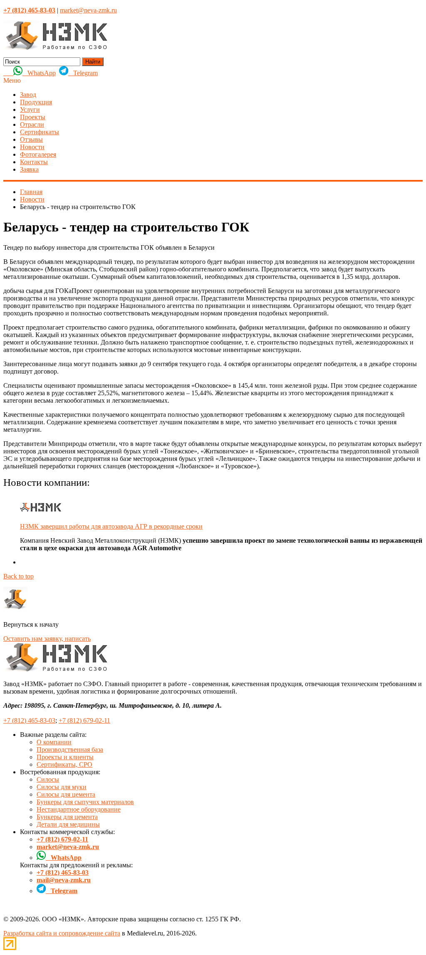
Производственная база (70, 749)
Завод (28, 94)
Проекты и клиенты (65, 757)
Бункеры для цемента (67, 816)
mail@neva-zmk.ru (64, 880)
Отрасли (32, 124)
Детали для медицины (68, 824)
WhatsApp (39, 72)
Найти (92, 62)
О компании (54, 742)
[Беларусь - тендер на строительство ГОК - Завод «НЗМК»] (55, 48)
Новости (32, 146)
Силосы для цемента (66, 794)
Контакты (34, 161)
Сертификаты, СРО (64, 764)
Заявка (29, 169)
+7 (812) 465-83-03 (29, 720)
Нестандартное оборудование (79, 809)
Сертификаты (39, 131)
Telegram (83, 72)
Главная (31, 191)
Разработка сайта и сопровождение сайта (61, 933)
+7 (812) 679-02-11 (84, 720)
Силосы (48, 779)
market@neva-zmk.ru (88, 10)
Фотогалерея (38, 154)
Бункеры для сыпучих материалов (85, 801)
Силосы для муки (62, 786)
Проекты (32, 117)
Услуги (30, 109)
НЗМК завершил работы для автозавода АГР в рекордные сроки (111, 526)
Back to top (18, 576)
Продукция (36, 102)
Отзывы (31, 139)
